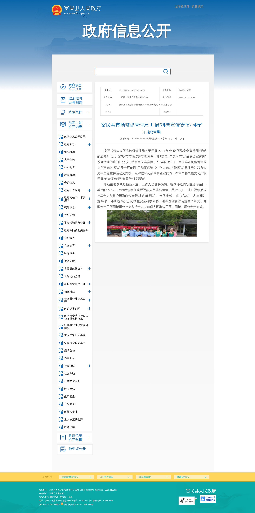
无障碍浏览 (182, 6)
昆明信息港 (80, 490)
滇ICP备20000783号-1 (49, 504)
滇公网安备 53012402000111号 (78, 504)
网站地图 (90, 490)
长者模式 (197, 6)
